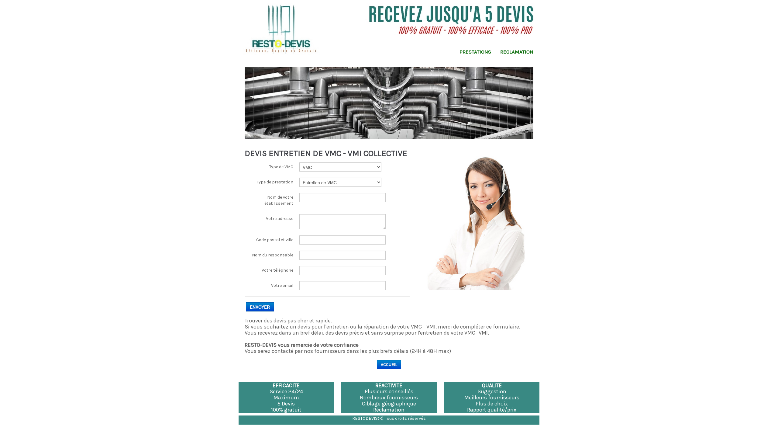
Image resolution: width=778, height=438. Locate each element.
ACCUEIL (389, 364)
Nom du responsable (272, 255)
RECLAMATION (516, 52)
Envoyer (260, 307)
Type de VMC (281, 166)
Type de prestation (275, 182)
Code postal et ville (274, 239)
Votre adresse (279, 218)
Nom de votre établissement (278, 200)
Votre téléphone (277, 270)
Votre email (282, 285)
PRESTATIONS (475, 52)
